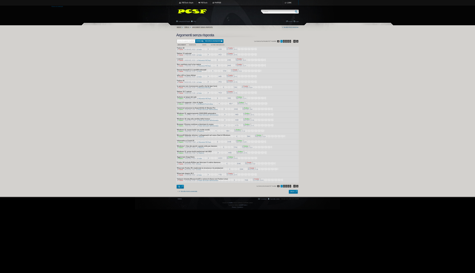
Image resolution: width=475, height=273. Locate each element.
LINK (289, 3)
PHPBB (218, 3)
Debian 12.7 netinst (184, 92)
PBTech (204, 3)
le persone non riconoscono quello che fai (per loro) (197, 86)
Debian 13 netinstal (184, 53)
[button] (278, 41)
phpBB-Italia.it (243, 205)
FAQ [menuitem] (194, 21)
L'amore (180, 59)
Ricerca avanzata (213, 41)
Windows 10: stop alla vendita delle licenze (193, 119)
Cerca (199, 41)
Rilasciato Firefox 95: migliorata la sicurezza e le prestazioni (200, 168)
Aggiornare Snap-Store (185, 157)
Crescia (181, 49)
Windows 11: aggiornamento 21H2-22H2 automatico (196, 113)
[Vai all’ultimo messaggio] (233, 48)
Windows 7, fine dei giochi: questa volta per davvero (197, 146)
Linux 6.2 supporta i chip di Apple (190, 102)
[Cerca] (297, 12)
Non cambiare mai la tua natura (189, 64)
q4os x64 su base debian (186, 75)
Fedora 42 (180, 48)
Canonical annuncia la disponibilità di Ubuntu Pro (196, 108)
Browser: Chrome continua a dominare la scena (195, 124)
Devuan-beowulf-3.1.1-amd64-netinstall (191, 70)
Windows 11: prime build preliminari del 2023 (194, 151)
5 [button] (290, 41)
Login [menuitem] (297, 21)
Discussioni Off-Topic (204, 60)
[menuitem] (274, 198)
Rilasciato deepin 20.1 (185, 173)
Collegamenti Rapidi (184, 21)
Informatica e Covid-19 (185, 141)
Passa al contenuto (57, 6)
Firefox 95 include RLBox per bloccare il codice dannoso (198, 162)
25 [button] (294, 41)
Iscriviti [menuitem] (290, 21)
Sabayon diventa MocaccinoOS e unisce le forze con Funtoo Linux (202, 179)
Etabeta (181, 98)
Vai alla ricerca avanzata (290, 27)
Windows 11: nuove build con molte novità (193, 130)
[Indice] (191, 11)
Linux (200, 49)
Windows (201, 131)
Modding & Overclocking (205, 104)
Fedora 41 (180, 81)
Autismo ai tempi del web (186, 97)
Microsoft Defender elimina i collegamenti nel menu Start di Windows (203, 135)
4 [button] (288, 186)
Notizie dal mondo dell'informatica (208, 109)
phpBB (230, 202)
